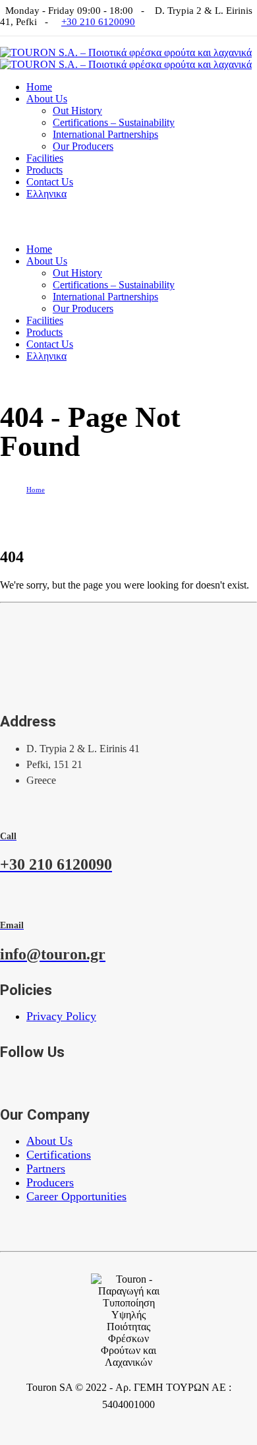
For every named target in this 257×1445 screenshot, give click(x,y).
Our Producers (83, 146)
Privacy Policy (61, 1016)
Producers (50, 1182)
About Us (46, 98)
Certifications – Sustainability (114, 122)
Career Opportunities (76, 1196)
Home (39, 86)
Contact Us (49, 181)
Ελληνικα (46, 193)
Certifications (58, 1154)
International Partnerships (105, 134)
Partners (45, 1168)
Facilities (44, 158)
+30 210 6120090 (98, 21)
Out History (77, 110)
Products (44, 170)
